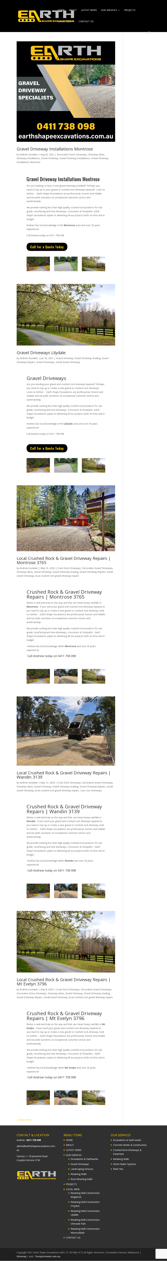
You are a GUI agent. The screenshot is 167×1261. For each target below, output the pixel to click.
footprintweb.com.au (47, 1256)
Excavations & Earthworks (84, 1159)
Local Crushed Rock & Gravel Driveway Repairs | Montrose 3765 (64, 560)
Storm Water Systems (124, 1164)
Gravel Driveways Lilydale (41, 352)
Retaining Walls (79, 1174)
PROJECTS (129, 10)
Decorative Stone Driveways (72, 154)
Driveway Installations (28, 158)
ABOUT (73, 10)
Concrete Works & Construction (130, 1144)
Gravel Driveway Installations (75, 158)
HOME (61, 10)
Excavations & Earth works (127, 1140)
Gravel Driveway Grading (87, 358)
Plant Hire (118, 1168)
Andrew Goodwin (29, 154)
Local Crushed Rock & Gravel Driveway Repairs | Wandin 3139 (64, 775)
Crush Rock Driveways (69, 568)
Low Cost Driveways (91, 790)
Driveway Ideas (96, 154)
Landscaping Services (82, 1168)
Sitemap (21, 1256)
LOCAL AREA (64, 21)
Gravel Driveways (45, 362)
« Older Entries (24, 1119)
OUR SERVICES (109, 10)
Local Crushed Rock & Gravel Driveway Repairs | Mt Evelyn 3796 (64, 982)
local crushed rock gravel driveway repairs (57, 575)
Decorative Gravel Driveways (97, 568)
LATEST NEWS (89, 10)
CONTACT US (86, 21)
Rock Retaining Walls (81, 1179)
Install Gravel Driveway (68, 362)
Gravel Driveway (49, 158)
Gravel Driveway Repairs (92, 571)
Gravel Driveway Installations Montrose (55, 149)
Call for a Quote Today (47, 246)
